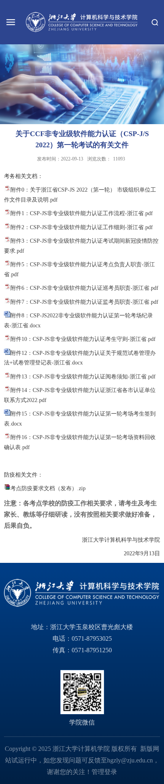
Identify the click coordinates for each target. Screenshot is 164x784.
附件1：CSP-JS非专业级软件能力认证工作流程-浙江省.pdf (81, 213)
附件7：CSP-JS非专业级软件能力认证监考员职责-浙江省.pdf (84, 302)
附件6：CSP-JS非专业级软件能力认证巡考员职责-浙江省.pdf (84, 288)
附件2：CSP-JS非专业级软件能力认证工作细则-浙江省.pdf (81, 227)
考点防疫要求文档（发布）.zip (48, 488)
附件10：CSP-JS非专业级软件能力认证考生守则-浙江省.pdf (83, 339)
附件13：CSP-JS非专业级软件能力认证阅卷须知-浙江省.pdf (83, 377)
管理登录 (104, 771)
